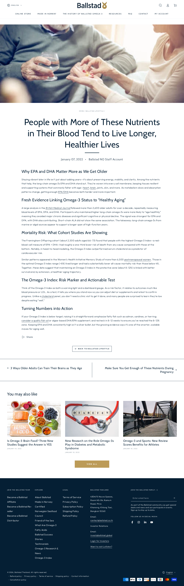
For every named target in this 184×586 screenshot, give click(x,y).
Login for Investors (99, 541)
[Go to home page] (92, 5)
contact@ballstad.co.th (101, 520)
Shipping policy (62, 576)
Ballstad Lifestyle (95, 111)
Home (81, 111)
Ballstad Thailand (22, 572)
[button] (160, 5)
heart (86, 187)
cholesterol (48, 296)
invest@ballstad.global (101, 535)
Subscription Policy (73, 506)
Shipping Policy (71, 511)
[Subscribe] (175, 498)
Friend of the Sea (44, 520)
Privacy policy (30, 576)
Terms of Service (72, 497)
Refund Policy (70, 515)
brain (93, 187)
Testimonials (41, 543)
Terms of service (46, 576)
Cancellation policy (18, 580)
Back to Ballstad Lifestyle (94, 349)
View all (92, 464)
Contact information (80, 576)
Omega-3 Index (43, 557)
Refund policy (16, 576)
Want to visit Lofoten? (101, 546)
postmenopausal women (137, 259)
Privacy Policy (70, 501)
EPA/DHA (63, 191)
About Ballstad (43, 497)
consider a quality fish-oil (35, 320)
